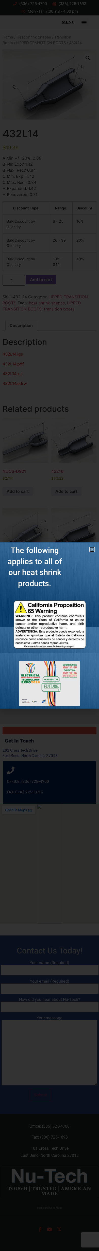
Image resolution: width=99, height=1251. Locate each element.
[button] (92, 549)
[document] (49, 625)
